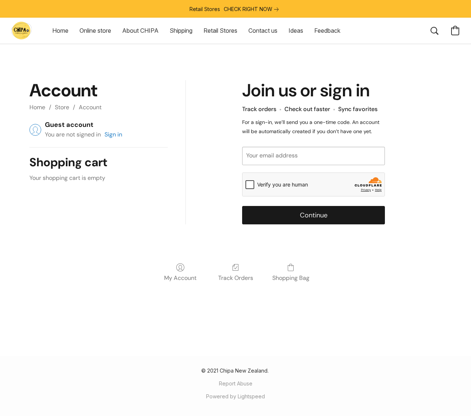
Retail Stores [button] (220, 30)
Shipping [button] (181, 30)
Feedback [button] (327, 30)
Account (90, 107)
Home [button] (60, 30)
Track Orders (235, 278)
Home (37, 107)
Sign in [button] (113, 134)
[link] (252, 9)
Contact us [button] (262, 30)
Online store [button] (95, 30)
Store (62, 107)
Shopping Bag (290, 278)
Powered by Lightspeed (235, 396)
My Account (180, 278)
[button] (21, 30)
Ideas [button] (295, 30)
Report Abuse (235, 383)
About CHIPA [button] (140, 30)
